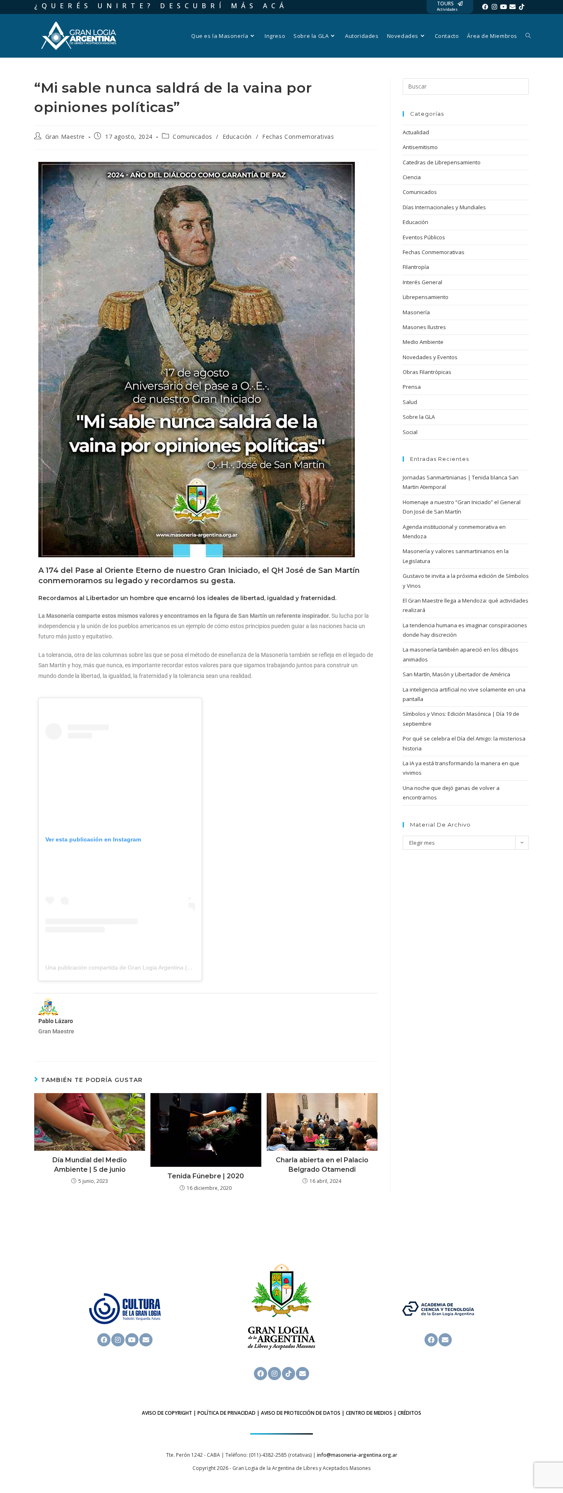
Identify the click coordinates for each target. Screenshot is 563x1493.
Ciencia (412, 177)
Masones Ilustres (424, 327)
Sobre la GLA (419, 417)
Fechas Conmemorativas (298, 136)
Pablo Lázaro (55, 1021)
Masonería (416, 312)
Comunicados (192, 136)
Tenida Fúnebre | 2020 (205, 1176)
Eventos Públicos (424, 237)
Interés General (422, 282)
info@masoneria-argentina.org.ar (357, 1454)
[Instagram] (494, 6)
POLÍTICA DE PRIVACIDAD (226, 1412)
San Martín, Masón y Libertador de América (456, 674)
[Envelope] (512, 6)
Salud (410, 402)
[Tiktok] (521, 6)
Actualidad (416, 132)
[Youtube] (503, 6)
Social (410, 432)
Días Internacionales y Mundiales (444, 207)
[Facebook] (485, 6)
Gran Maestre (65, 136)
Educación (237, 136)
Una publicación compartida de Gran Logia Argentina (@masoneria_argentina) (148, 967)
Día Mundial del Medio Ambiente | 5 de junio (89, 1164)
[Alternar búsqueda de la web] (528, 36)
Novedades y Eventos (430, 357)
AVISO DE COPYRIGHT (167, 1412)
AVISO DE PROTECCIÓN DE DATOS (300, 1412)
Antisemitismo (420, 147)
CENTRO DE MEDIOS (369, 1412)
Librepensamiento (425, 297)
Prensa (412, 386)
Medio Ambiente (423, 342)
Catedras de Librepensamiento (442, 162)
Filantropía (416, 267)
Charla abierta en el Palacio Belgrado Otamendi (322, 1164)
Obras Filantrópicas (427, 372)
